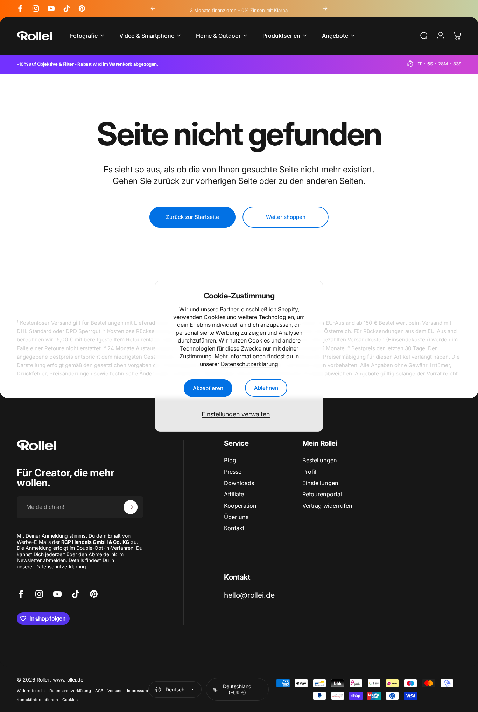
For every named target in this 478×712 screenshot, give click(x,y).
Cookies (70, 699)
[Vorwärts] (325, 8)
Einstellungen (320, 482)
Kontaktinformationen (37, 699)
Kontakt (234, 528)
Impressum (137, 690)
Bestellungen (319, 460)
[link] (249, 595)
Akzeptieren (208, 388)
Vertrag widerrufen (327, 505)
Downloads (239, 482)
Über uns (236, 516)
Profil (309, 471)
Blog (230, 460)
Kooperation (240, 505)
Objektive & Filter (55, 64)
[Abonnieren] (131, 507)
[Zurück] (153, 8)
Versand (115, 690)
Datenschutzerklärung (249, 363)
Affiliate (234, 494)
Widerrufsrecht (31, 690)
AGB (99, 690)
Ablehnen (266, 388)
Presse (232, 471)
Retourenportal (322, 494)
